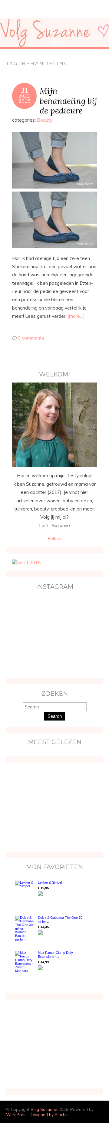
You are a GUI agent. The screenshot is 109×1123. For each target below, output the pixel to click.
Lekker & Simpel (50, 882)
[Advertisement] (50, 806)
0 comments (31, 338)
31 (24, 90)
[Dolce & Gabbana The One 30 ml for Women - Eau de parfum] (25, 928)
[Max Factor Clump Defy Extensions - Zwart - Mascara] (25, 962)
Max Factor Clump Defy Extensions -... (55, 954)
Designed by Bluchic (49, 1114)
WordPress (17, 1114)
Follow (54, 538)
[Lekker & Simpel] (25, 892)
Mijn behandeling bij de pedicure (68, 100)
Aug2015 (24, 98)
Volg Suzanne (44, 1109)
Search (55, 716)
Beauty (44, 120)
